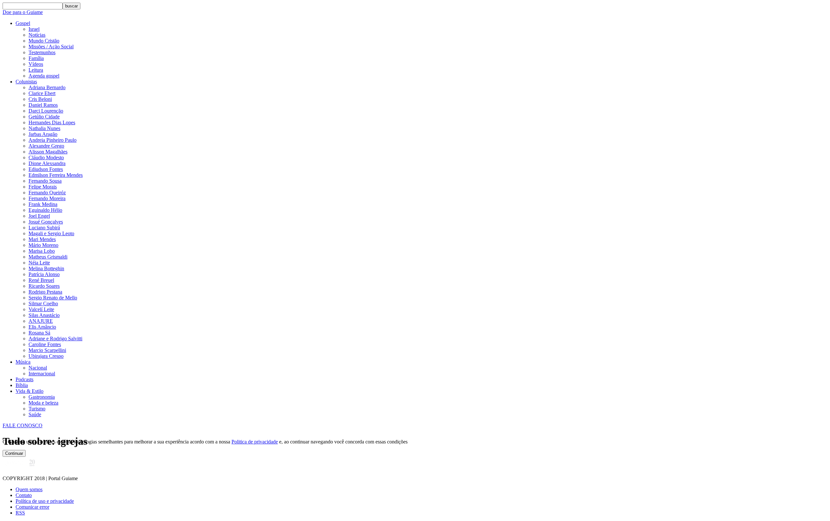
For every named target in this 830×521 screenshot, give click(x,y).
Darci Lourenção (46, 111)
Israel (34, 29)
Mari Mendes (42, 239)
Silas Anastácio (44, 315)
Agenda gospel (44, 76)
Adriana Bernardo (47, 87)
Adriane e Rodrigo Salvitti (55, 338)
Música (23, 362)
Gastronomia (42, 397)
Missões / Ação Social (51, 46)
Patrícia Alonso (44, 274)
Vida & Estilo (29, 391)
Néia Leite (39, 262)
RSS (20, 512)
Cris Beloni (40, 99)
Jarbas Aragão (43, 134)
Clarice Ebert (42, 93)
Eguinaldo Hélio (45, 210)
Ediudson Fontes (46, 169)
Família (36, 58)
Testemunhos (42, 52)
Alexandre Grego (46, 146)
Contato (24, 495)
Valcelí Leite (41, 309)
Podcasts (24, 379)
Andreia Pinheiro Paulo (53, 140)
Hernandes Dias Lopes (52, 122)
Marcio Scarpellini (47, 350)
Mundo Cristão (44, 40)
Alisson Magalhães (48, 151)
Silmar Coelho (43, 303)
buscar (71, 6)
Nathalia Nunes (44, 128)
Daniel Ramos (43, 105)
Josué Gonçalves (46, 221)
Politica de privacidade (254, 441)
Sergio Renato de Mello (53, 297)
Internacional (42, 373)
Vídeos (36, 64)
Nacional (38, 367)
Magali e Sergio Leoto (51, 233)
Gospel (23, 23)
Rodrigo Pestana (45, 292)
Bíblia (22, 385)
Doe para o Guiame (23, 12)
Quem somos (29, 489)
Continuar (14, 453)
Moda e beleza (43, 403)
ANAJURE (41, 321)
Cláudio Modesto (46, 157)
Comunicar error (32, 507)
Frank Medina (43, 204)
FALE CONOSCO (22, 425)
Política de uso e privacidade (45, 501)
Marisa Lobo (42, 251)
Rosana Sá (39, 332)
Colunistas (26, 81)
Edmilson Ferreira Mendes (56, 175)
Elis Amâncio (42, 327)
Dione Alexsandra (47, 163)
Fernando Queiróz (47, 192)
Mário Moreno (43, 245)
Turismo (37, 408)
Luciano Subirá (44, 227)
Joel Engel (39, 216)
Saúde (35, 414)
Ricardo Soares (44, 286)
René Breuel (41, 280)
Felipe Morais (43, 186)
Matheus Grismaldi (48, 257)
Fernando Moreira (47, 198)
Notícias (37, 35)
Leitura (36, 70)
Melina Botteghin (46, 268)
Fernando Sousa (45, 181)
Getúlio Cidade (44, 116)
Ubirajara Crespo (46, 356)
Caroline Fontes (45, 344)
